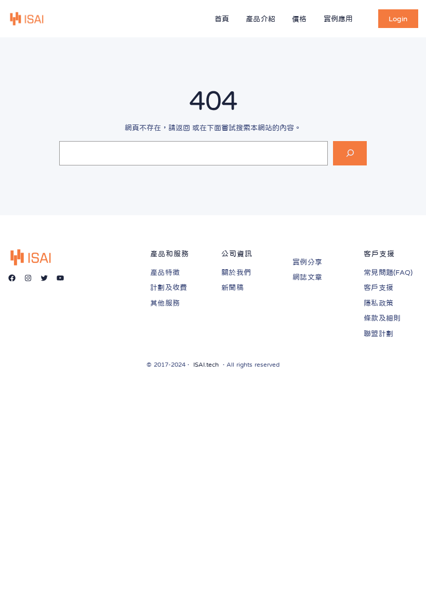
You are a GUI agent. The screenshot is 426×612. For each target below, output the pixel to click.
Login (398, 18)
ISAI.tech (206, 364)
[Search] (350, 153)
